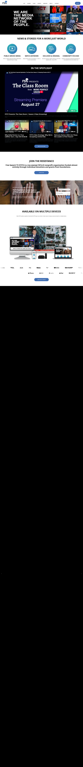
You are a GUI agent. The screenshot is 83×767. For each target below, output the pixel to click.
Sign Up (68, 197)
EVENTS (39, 3)
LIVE (24, 3)
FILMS (34, 3)
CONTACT (57, 3)
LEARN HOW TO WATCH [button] (41, 279)
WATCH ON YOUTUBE (41, 146)
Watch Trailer (23, 575)
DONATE (77, 3)
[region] (41, 20)
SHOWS (29, 3)
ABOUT (51, 3)
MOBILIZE (45, 3)
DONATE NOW (41, 172)
